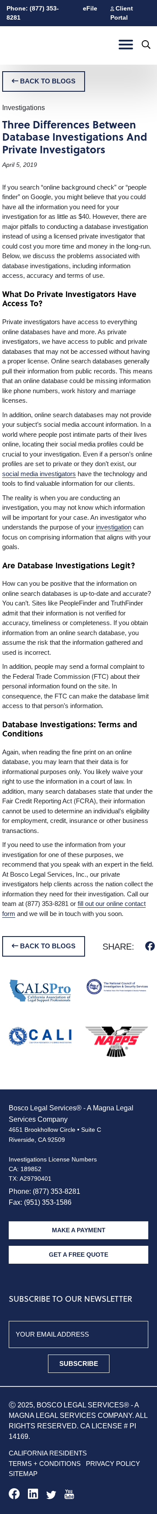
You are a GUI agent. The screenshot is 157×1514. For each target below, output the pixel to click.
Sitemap (23, 1473)
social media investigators (39, 473)
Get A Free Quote (78, 1254)
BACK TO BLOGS (46, 81)
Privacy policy (113, 1463)
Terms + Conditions (45, 1463)
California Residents (48, 1453)
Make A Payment (79, 1230)
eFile (90, 8)
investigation (113, 527)
